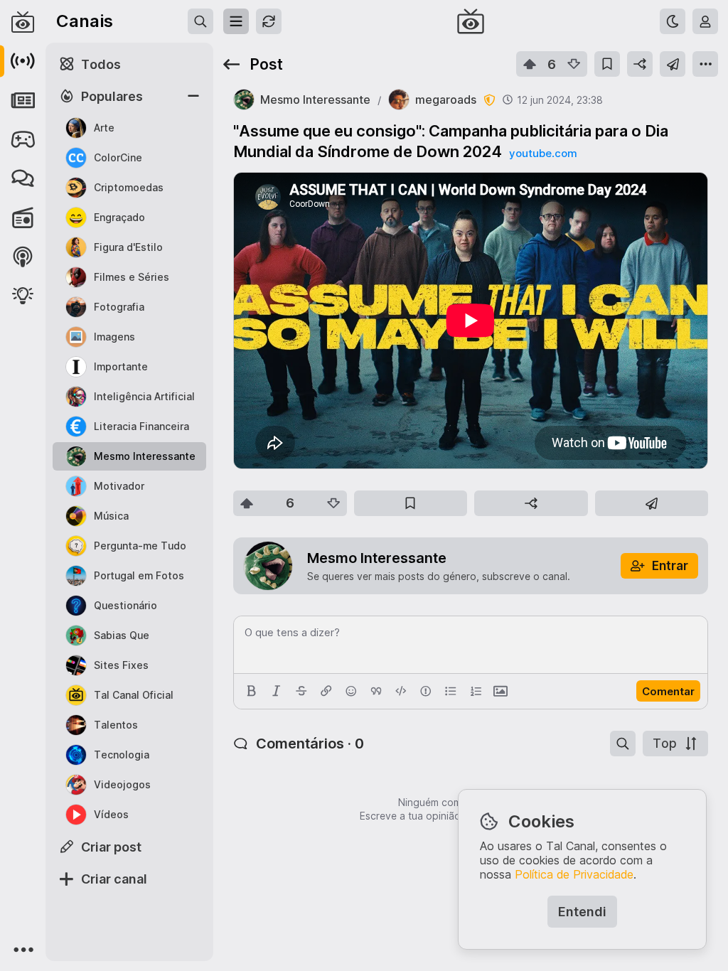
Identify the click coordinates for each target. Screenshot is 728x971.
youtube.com (543, 153)
